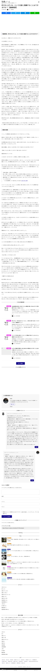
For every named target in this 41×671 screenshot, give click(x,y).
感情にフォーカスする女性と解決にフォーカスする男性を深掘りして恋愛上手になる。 (18, 621)
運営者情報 (20, 666)
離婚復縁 (3, 607)
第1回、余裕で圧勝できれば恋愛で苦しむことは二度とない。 (13, 619)
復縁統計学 (35, 659)
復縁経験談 (4, 602)
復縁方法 (3, 598)
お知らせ (3, 587)
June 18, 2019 (24, 180)
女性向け (23, 659)
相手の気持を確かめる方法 (34, 661)
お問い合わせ (29, 666)
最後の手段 (10, 661)
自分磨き (3, 605)
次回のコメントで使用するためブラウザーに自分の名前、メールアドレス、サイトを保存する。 (21, 512)
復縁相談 (12, 9)
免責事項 (24, 666)
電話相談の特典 (5, 609)
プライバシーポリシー (13, 666)
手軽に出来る (5, 661)
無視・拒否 (16, 661)
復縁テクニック (28, 659)
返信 (36, 447)
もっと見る (20, 363)
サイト (3, 506)
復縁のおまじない (5, 594)
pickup (4, 659)
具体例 (12, 659)
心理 (2, 603)
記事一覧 (12, 404)
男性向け (26, 661)
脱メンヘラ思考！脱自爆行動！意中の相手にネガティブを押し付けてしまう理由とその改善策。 (20, 617)
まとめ (8, 659)
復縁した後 (4, 592)
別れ (2, 588)
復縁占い (3, 596)
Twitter (11, 406)
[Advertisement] (20, 23)
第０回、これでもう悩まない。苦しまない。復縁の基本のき (13, 623)
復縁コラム (4, 590)
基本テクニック (17, 659)
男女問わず (21, 661)
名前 (3, 496)
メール (3, 501)
